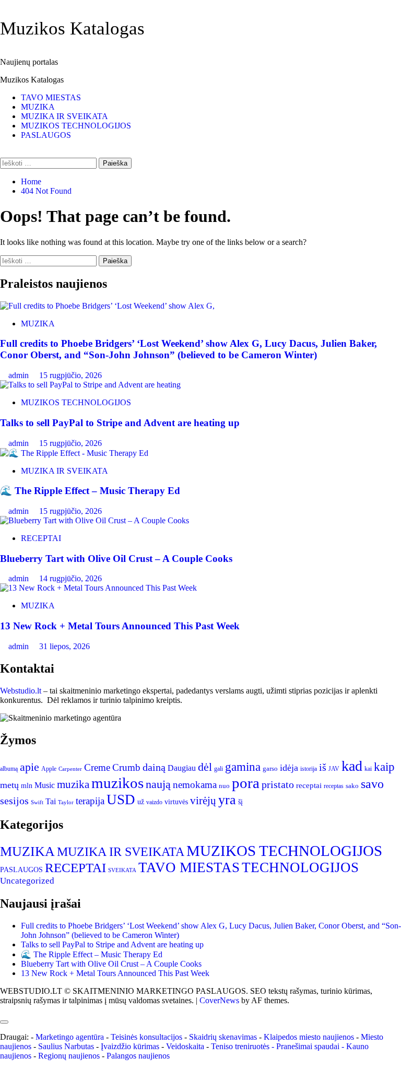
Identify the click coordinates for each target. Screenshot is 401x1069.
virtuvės (176, 802)
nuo (224, 786)
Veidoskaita (185, 1046)
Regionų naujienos (69, 1055)
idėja (289, 767)
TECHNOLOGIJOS (300, 867)
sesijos (14, 800)
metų (9, 785)
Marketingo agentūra (70, 1036)
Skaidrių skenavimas (223, 1036)
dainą (154, 767)
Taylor (66, 802)
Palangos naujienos (138, 1055)
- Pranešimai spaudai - (309, 1046)
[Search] (3, 152)
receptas (334, 786)
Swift (37, 802)
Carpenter (70, 769)
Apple (48, 769)
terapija (90, 800)
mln (26, 786)
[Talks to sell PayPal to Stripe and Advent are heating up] (90, 384)
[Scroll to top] (3, 1009)
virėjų (203, 800)
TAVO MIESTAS (51, 97)
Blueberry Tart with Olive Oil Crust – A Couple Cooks (116, 558)
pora (246, 782)
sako (352, 786)
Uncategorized (27, 881)
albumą (9, 768)
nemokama (195, 784)
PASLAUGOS (46, 135)
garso (270, 768)
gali (218, 768)
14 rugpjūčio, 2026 (70, 578)
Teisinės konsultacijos (146, 1036)
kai (368, 768)
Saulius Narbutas (66, 1046)
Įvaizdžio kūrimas (130, 1046)
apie (29, 767)
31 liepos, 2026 (64, 646)
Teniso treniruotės (240, 1046)
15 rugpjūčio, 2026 (70, 375)
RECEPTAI (41, 538)
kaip (384, 766)
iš (322, 767)
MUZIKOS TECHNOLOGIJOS (76, 125)
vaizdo (154, 802)
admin (19, 375)
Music (44, 785)
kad (351, 766)
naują (158, 784)
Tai (50, 801)
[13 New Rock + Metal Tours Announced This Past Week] (98, 587)
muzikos (117, 782)
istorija (308, 769)
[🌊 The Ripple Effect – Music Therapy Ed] (74, 453)
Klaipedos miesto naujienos (309, 1036)
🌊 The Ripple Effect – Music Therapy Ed (90, 490)
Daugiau (182, 767)
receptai (309, 785)
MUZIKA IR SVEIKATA (64, 116)
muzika (73, 784)
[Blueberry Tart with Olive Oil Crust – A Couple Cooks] (94, 520)
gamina (243, 766)
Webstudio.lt (20, 690)
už (140, 802)
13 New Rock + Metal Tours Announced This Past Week (120, 625)
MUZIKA (38, 106)
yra (227, 799)
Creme (97, 767)
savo (372, 784)
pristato (278, 784)
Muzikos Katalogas (72, 28)
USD (121, 799)
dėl (205, 767)
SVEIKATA (122, 870)
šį (240, 802)
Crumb (126, 767)
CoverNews (219, 1000)
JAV (333, 768)
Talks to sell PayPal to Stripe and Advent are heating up (120, 422)
